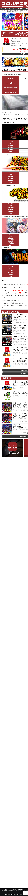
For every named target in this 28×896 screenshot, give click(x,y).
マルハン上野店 (6, 10)
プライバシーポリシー (24, 890)
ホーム (2, 10)
